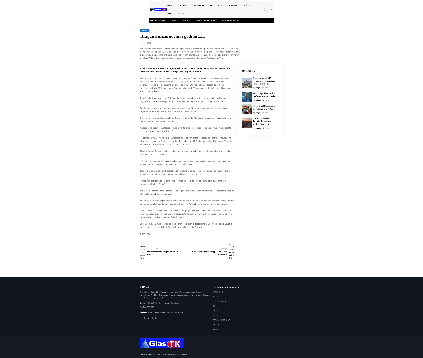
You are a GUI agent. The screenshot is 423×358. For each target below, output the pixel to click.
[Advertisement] (260, 155)
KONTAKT (186, 20)
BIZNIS (220, 5)
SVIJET (170, 13)
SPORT (181, 13)
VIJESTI (170, 5)
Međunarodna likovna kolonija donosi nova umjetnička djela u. (263, 121)
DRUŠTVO (247, 5)
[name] (160, 9)
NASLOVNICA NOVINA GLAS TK (232, 20)
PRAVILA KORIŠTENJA (157, 20)
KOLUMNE (233, 5)
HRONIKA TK (199, 5)
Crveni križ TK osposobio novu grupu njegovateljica (264, 107)
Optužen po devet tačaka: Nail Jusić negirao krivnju (264, 95)
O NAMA (174, 20)
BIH (211, 5)
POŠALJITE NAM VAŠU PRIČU (205, 20)
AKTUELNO (183, 5)
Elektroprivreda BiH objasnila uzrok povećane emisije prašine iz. (264, 81)
